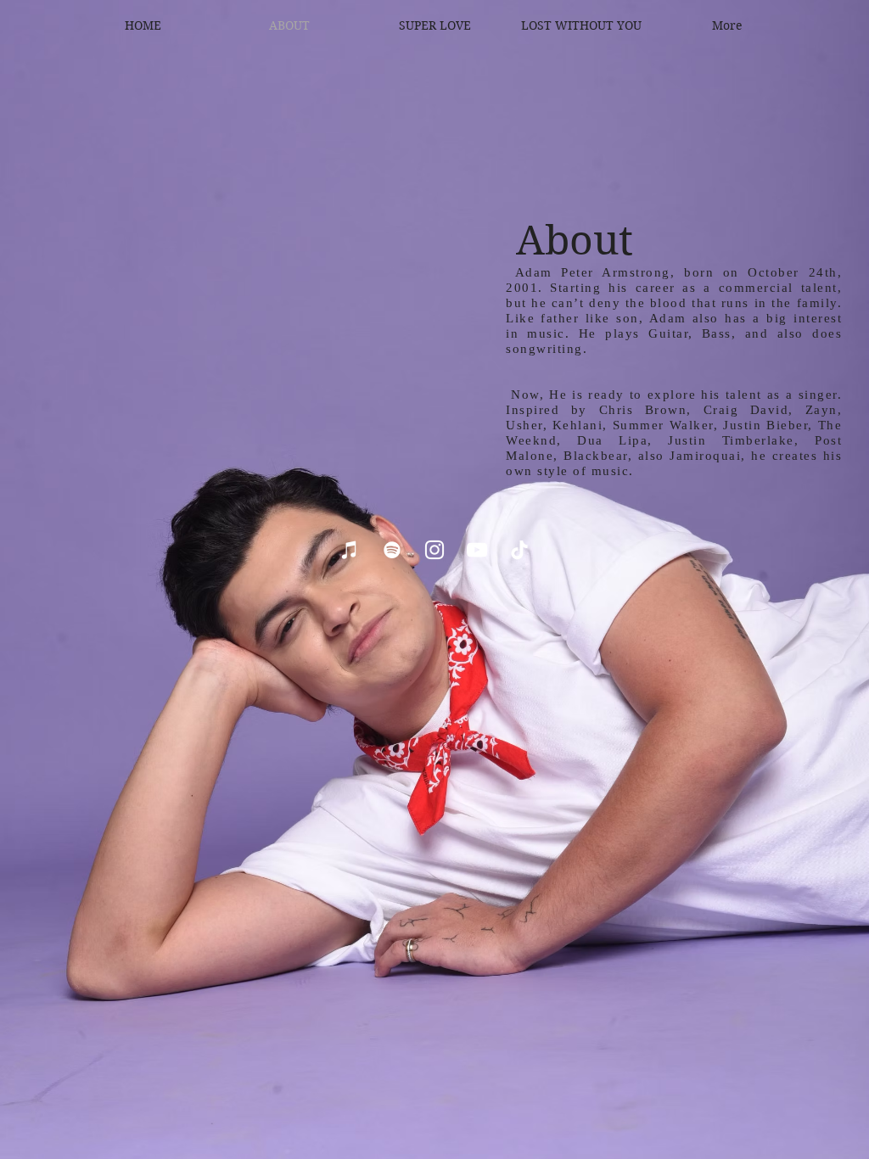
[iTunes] (349, 550)
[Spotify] (392, 550)
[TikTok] (519, 550)
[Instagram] (434, 550)
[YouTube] (477, 550)
